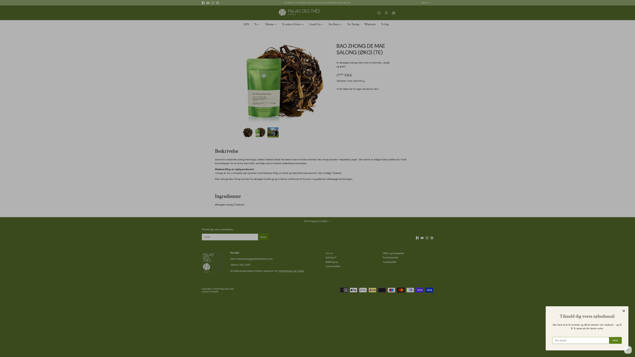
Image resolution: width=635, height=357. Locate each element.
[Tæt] (623, 311)
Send (615, 340)
